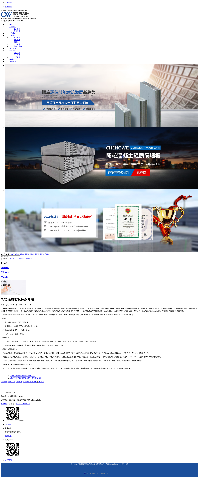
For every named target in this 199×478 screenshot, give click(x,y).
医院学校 (17, 37)
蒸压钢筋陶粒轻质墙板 (19, 254)
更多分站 (124, 464)
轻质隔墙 (46, 254)
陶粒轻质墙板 (33, 254)
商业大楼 (17, 40)
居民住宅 (17, 42)
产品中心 (12, 33)
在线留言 (12, 61)
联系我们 (8, 7)
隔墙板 (40, 254)
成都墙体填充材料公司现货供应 (25, 378)
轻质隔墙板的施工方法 (22, 376)
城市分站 (4, 404)
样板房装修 (18, 46)
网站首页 (12, 24)
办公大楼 (17, 44)
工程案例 (12, 35)
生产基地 (17, 29)
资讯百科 (12, 51)
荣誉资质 (17, 31)
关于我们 (8, 3)
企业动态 (17, 53)
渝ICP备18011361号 (23, 404)
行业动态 (17, 55)
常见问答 (17, 57)
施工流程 (12, 48)
